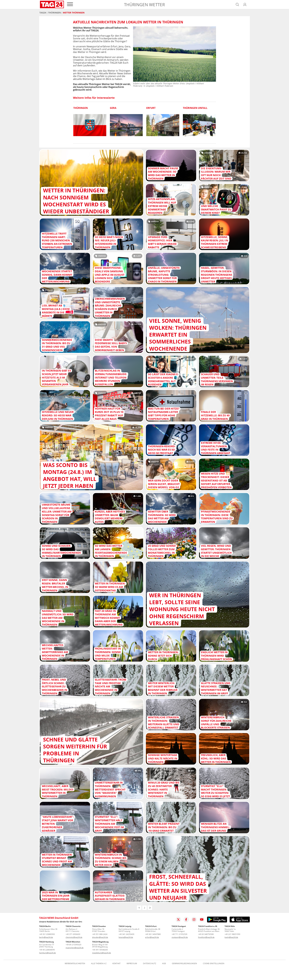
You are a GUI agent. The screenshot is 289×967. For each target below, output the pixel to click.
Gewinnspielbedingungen (184, 963)
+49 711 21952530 (179, 934)
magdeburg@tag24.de (101, 952)
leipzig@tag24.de (126, 937)
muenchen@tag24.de (75, 947)
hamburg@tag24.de (47, 952)
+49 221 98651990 (232, 934)
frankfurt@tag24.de (206, 937)
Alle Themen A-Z (98, 963)
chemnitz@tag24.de (74, 937)
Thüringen (54, 12)
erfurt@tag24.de (152, 937)
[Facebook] (186, 919)
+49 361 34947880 (153, 934)
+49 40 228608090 (47, 949)
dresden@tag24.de (100, 937)
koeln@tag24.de (231, 937)
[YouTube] (202, 919)
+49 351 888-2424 (99, 934)
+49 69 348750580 (206, 934)
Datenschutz (149, 963)
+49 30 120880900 (47, 934)
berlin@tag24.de (46, 937)
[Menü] (70, 4)
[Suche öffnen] (237, 4)
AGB (164, 963)
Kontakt (116, 963)
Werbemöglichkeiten (75, 963)
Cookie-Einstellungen (213, 963)
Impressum (132, 963)
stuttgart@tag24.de (180, 937)
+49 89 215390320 (73, 944)
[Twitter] (178, 919)
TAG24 (42, 12)
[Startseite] (52, 4)
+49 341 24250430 (126, 934)
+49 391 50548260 (100, 949)
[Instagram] (194, 919)
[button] (245, 4)
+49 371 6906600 (73, 934)
